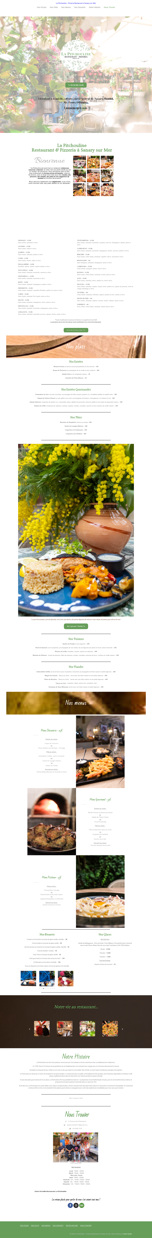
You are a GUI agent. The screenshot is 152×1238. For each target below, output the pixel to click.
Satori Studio (127, 1234)
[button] (76, 85)
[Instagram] (76, 1205)
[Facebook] (70, 1205)
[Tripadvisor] (81, 1205)
